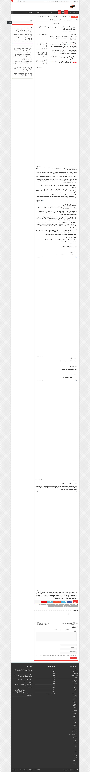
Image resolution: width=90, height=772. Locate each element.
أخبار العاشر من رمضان (30, 12)
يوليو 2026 (75, 682)
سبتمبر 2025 (75, 698)
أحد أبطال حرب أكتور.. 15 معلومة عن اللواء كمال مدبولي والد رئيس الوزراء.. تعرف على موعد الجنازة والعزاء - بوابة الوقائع (23, 55)
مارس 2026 (75, 689)
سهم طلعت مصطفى (74, 606)
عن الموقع (68, 1)
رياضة (56, 12)
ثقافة (52, 12)
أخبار (59, 12)
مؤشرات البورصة (66, 606)
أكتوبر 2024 (75, 714)
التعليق (75, 631)
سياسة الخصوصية (51, 1)
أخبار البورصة (67, 604)
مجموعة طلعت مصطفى (52, 606)
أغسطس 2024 (74, 717)
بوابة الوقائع (23, 769)
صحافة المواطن (74, 754)
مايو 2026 (75, 686)
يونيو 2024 (75, 720)
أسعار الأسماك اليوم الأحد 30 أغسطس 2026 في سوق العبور (23, 685)
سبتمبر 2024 (75, 716)
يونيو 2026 (75, 684)
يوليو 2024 (75, 719)
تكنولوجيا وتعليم (74, 743)
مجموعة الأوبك (60, 606)
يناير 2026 (75, 692)
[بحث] (12, 1)
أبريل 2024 (75, 723)
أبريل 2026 (75, 687)
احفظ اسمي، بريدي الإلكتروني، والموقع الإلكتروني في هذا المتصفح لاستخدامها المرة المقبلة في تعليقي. (58, 655)
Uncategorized (74, 731)
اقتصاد (66, 12)
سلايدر (70, 31)
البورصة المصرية (71, 36)
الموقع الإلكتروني (73, 651)
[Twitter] (22, 1)
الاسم (75, 643)
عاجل (74, 12)
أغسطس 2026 (74, 681)
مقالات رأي (75, 760)
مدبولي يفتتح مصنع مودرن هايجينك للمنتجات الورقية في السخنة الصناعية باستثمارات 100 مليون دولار (22, 58)
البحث (31, 20)
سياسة (70, 12)
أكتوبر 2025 (75, 696)
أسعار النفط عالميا (70, 189)
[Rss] (24, 1)
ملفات (76, 761)
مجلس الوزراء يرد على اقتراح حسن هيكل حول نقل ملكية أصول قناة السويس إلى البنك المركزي (53, 16)
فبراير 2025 (75, 708)
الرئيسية (77, 12)
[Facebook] (23, 1)
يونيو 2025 (75, 702)
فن (49, 12)
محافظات (45, 12)
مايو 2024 (75, 722)
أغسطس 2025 (74, 699)
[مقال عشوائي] (12, 12)
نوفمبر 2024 (75, 713)
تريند (41, 12)
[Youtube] (20, 1)
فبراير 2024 (75, 726)
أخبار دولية (75, 735)
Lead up (18, 769)
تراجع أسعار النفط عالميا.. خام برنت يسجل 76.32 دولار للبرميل (43, 623)
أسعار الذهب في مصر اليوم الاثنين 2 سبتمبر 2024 (68, 623)
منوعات (75, 764)
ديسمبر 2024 (74, 711)
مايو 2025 (75, 704)
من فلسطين (75, 763)
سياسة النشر (63, 1)
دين (76, 748)
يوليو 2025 (75, 701)
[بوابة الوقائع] (72, 6)
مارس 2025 (75, 707)
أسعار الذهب (71, 232)
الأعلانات (45, 1)
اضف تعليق (65, 31)
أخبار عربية (75, 737)
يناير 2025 (75, 710)
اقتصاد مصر (49, 604)
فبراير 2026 (75, 690)
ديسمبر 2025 (74, 693)
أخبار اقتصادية (73, 604)
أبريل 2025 (75, 705)
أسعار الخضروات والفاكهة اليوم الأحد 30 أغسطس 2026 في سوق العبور (41, 53)
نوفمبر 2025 (75, 695)
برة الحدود (37, 12)
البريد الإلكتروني (73, 647)
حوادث (62, 12)
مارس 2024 (75, 725)
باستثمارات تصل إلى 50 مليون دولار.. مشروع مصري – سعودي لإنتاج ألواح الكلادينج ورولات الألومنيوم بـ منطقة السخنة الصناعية (22, 41)
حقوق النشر (57, 1)
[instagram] (19, 1)
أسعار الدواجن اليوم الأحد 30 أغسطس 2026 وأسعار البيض (41, 61)
